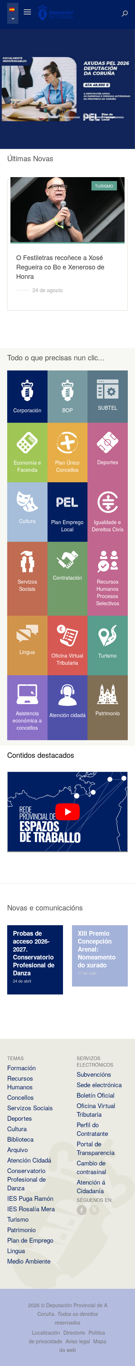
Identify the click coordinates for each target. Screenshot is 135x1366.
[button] (18, 127)
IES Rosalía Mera (31, 1208)
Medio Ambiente (28, 1260)
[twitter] (94, 1209)
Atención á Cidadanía (91, 1186)
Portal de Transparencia (95, 1148)
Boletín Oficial (95, 1094)
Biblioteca (20, 1138)
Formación (21, 1067)
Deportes (19, 1118)
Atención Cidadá (29, 1159)
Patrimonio (21, 1229)
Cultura (17, 1128)
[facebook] (82, 1209)
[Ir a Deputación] (55, 12)
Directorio (74, 1332)
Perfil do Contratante (92, 1129)
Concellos (20, 1097)
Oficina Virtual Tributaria (96, 1110)
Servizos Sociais (30, 1107)
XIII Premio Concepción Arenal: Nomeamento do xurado (97, 949)
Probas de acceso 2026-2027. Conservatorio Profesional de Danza (33, 953)
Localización (46, 1332)
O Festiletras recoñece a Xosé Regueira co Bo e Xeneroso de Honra (60, 266)
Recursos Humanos (20, 1082)
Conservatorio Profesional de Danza (26, 1179)
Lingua (16, 1250)
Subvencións (94, 1074)
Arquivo (17, 1149)
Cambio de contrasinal (91, 1167)
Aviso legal (78, 1341)
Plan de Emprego (30, 1239)
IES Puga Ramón (30, 1198)
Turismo (17, 1219)
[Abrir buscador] (125, 13)
